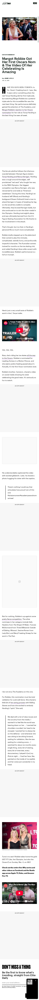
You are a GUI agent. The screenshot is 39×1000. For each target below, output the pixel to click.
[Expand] (28, 980)
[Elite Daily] (6, 3)
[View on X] (19, 450)
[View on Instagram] (19, 581)
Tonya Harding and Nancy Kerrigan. (16, 177)
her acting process (18, 703)
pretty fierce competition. (12, 619)
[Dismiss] (35, 980)
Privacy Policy (11, 987)
